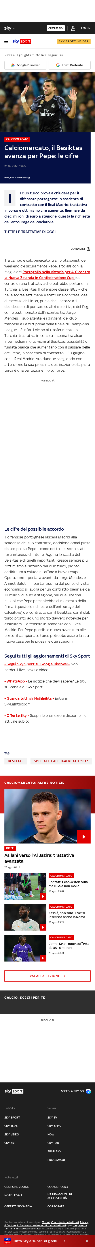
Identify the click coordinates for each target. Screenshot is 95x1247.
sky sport (12, 1117)
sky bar (53, 1143)
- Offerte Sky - (16, 715)
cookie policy (58, 1186)
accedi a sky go (72, 1091)
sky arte (10, 1143)
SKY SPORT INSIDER (74, 41)
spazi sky (54, 1151)
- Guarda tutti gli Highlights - (29, 698)
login (86, 28)
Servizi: (52, 1108)
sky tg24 (11, 1126)
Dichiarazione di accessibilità (60, 1196)
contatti (36, 1228)
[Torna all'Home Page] (22, 41)
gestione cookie (16, 1186)
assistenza (22, 1228)
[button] (40, 1241)
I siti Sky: (9, 1108)
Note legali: (11, 1177)
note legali (13, 1195)
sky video (11, 1134)
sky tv (52, 1117)
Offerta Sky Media (18, 1206)
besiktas (16, 761)
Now (51, 1134)
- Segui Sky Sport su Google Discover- (37, 664)
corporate (56, 1206)
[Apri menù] (6, 41)
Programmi (56, 1159)
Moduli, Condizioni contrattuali (60, 1222)
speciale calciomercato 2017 (61, 761)
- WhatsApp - (15, 681)
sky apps (54, 1126)
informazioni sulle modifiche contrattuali (41, 1225)
